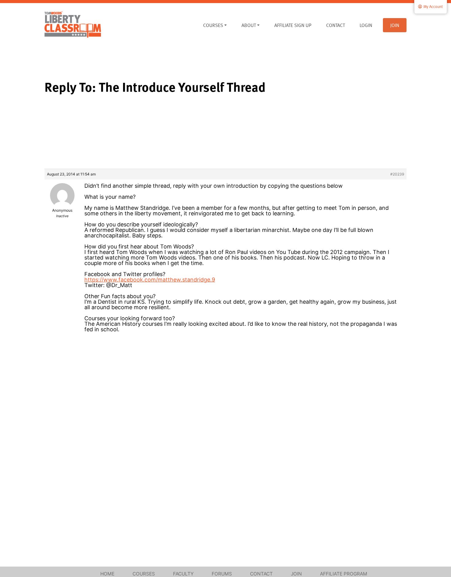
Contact (335, 25)
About (248, 25)
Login (366, 25)
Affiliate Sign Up (292, 25)
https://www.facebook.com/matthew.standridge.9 (149, 279)
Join (394, 25)
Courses (213, 25)
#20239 (397, 174)
